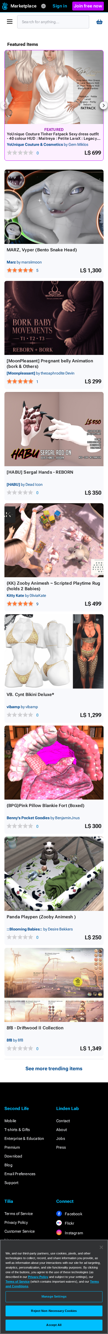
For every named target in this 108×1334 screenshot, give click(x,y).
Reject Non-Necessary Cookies (54, 1310)
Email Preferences (19, 1174)
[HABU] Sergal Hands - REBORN (40, 472)
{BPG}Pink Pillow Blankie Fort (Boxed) (45, 805)
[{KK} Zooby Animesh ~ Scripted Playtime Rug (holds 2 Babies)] (54, 540)
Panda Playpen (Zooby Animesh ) (41, 916)
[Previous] (4, 105)
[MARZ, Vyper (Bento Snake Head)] (54, 207)
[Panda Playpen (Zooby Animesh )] (54, 874)
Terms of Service (18, 1213)
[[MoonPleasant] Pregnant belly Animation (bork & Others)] (54, 318)
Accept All (53, 1325)
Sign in (60, 6)
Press (61, 1147)
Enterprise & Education (24, 1138)
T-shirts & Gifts (17, 1129)
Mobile (10, 1121)
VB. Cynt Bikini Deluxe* (31, 694)
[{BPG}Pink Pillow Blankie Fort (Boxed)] (54, 763)
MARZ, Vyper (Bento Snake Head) (42, 249)
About (61, 1129)
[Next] (103, 105)
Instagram (73, 1233)
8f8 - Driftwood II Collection (35, 1027)
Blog (8, 1165)
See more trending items (54, 1068)
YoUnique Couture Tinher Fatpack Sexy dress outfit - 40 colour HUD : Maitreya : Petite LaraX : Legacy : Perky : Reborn (53, 138)
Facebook (73, 1214)
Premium (12, 1147)
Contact (63, 1121)
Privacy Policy (16, 1222)
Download (13, 1156)
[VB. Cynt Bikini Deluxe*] (54, 651)
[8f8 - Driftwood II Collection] (54, 985)
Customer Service (19, 1231)
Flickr (69, 1223)
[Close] (101, 1247)
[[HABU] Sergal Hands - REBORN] (54, 429)
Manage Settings (54, 1296)
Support (11, 1182)
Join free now (88, 6)
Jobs (60, 1138)
